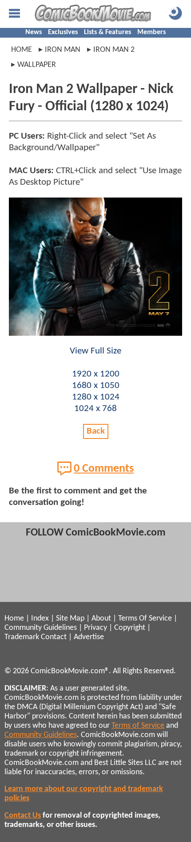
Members (151, 32)
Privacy (95, 628)
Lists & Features (107, 32)
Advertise (89, 637)
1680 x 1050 (95, 385)
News (33, 32)
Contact (54, 637)
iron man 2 (114, 50)
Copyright (129, 628)
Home (21, 50)
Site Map (70, 618)
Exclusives (63, 32)
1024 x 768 (95, 408)
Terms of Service (137, 725)
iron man (62, 50)
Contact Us (22, 815)
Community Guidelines (40, 628)
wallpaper (36, 65)
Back (96, 431)
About (101, 618)
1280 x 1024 (95, 397)
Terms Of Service (145, 618)
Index (40, 618)
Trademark (21, 637)
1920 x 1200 (95, 374)
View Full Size (95, 351)
